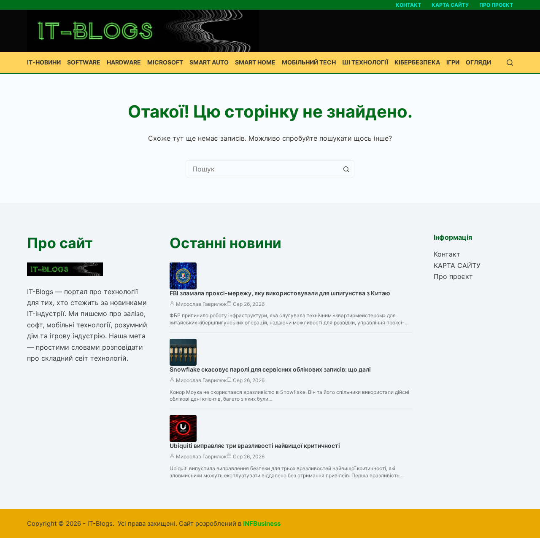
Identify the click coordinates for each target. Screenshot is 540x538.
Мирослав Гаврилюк (201, 304)
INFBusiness (262, 523)
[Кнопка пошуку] (346, 169)
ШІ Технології (365, 62)
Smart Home (255, 62)
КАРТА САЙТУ (450, 5)
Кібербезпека (417, 62)
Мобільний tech (309, 62)
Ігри (452, 62)
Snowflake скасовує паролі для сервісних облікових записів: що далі (270, 369)
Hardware (124, 62)
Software (83, 62)
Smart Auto (209, 62)
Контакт (408, 5)
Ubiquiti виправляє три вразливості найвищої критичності (255, 445)
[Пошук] (510, 62)
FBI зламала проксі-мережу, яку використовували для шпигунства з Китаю (280, 293)
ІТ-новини (44, 62)
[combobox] (262, 169)
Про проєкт (496, 5)
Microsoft (165, 62)
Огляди (478, 62)
